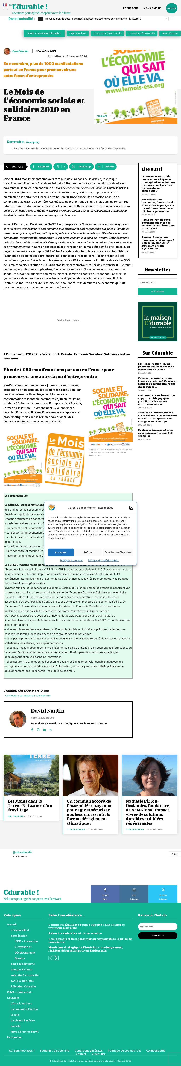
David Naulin (20, 51)
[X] (50, 729)
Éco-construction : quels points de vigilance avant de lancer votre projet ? (88, 18)
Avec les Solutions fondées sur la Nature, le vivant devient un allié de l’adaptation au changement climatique (157, 416)
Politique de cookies (71, 560)
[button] (131, 507)
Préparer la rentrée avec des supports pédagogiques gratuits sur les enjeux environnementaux (156, 399)
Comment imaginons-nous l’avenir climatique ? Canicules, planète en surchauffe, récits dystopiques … (158, 243)
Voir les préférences (118, 552)
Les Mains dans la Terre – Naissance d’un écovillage (30, 805)
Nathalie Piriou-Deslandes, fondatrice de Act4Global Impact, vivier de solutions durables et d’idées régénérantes (158, 205)
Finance (102, 116)
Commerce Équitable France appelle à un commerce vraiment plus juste (86, 926)
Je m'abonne (157, 291)
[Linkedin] (44, 729)
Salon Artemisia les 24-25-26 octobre (75, 933)
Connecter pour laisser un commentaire (28, 695)
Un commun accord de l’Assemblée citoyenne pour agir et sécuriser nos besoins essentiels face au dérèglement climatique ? (158, 183)
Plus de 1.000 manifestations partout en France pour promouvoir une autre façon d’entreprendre (69, 148)
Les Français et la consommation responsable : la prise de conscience (90, 940)
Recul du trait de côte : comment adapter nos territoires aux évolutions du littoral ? (158, 224)
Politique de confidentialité (103, 560)
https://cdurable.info (42, 718)
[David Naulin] (8, 51)
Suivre (174, 854)
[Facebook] (32, 729)
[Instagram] (38, 729)
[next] (172, 19)
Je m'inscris (157, 935)
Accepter (61, 552)
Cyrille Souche (76, 829)
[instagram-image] (11, 873)
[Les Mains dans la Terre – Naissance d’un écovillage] (31, 775)
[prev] (166, 19)
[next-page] (56, 958)
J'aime (105, 886)
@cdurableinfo (22, 852)
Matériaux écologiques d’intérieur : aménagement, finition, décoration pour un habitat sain (85, 949)
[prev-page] (50, 958)
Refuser (88, 552)
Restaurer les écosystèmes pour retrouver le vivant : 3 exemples (155, 433)
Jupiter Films (15, 816)
